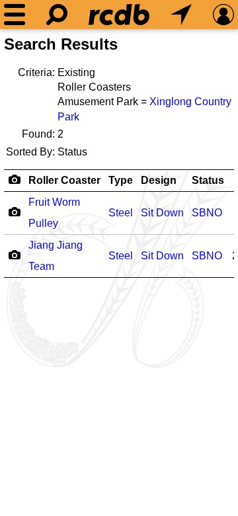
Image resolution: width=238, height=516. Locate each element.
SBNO (207, 212)
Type (120, 180)
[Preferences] (223, 14)
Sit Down (162, 212)
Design (159, 180)
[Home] (119, 14)
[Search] (56, 14)
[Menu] (14, 14)
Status (208, 180)
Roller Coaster (64, 180)
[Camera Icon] (14, 211)
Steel (120, 212)
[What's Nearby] (181, 14)
